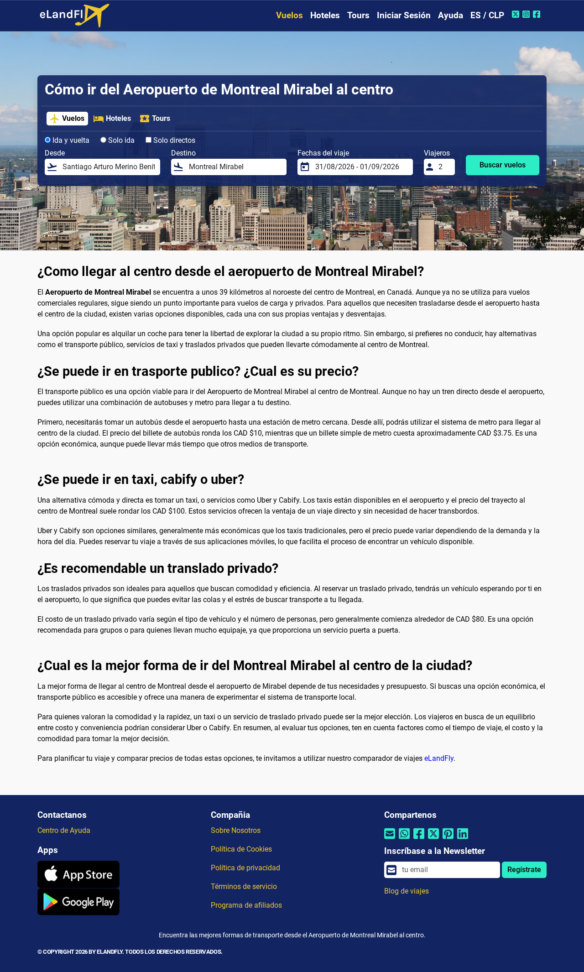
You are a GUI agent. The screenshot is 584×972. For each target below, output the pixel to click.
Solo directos (173, 140)
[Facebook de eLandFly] (537, 14)
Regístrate (524, 869)
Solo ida (120, 140)
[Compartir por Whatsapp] (404, 839)
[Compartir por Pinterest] (448, 839)
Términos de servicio (244, 886)
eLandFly (439, 758)
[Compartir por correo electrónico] (389, 839)
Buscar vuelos (503, 165)
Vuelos (289, 15)
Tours (358, 15)
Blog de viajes (406, 891)
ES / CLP (487, 15)
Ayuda (450, 15)
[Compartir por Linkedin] (462, 839)
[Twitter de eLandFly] (516, 14)
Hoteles (325, 15)
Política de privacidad (245, 867)
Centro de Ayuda (63, 830)
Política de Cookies (241, 849)
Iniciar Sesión (404, 15)
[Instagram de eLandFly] (527, 14)
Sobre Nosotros (236, 830)
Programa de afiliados (246, 905)
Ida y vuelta (70, 140)
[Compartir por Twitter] (433, 839)
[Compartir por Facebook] (418, 839)
